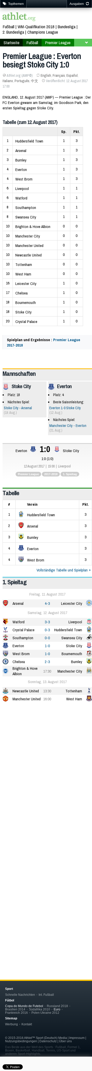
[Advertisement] (46, 757)
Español (72, 75)
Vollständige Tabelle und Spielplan (62, 570)
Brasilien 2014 (15, 1009)
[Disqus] (47, 883)
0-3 (47, 630)
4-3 (47, 603)
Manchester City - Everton (67, 425)
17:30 (47, 671)
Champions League (42, 32)
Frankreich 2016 (16, 1012)
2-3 (47, 661)
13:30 (47, 691)
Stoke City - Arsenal (18, 408)
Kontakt (26, 1024)
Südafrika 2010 (39, 1009)
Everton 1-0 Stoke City (65, 408)
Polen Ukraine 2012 (45, 1012)
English (46, 75)
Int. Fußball (46, 994)
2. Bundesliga (13, 32)
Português (22, 81)
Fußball (8, 27)
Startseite (11, 42)
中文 (34, 81)
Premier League (58, 42)
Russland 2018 (57, 1006)
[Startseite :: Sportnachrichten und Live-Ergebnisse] (19, 17)
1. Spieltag (70, 474)
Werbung (11, 1024)
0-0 (47, 637)
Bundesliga (66, 27)
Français (59, 75)
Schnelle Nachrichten (20, 994)
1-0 (47, 645)
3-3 (47, 622)
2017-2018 (50, 474)
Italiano (8, 81)
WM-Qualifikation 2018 (36, 27)
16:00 (47, 699)
